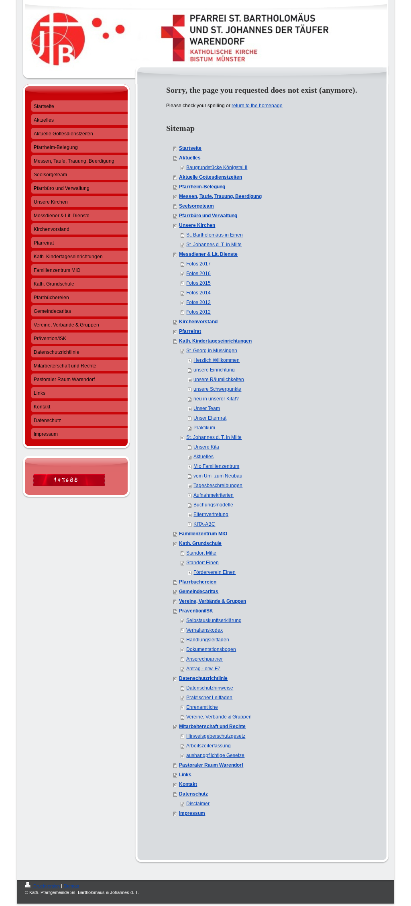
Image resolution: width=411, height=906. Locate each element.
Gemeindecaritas (198, 591)
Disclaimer (198, 803)
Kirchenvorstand (198, 321)
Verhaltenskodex (204, 630)
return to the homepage (257, 105)
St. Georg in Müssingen (211, 350)
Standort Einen (202, 562)
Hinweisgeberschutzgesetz (215, 736)
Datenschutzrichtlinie (203, 678)
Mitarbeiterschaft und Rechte (212, 726)
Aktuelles (190, 158)
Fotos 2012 (198, 312)
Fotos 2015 (198, 283)
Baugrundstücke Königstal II (216, 167)
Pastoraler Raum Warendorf (211, 765)
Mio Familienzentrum (216, 466)
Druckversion (46, 886)
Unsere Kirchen (197, 225)
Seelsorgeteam (196, 206)
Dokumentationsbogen (211, 649)
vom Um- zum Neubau (217, 476)
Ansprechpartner (204, 659)
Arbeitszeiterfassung (208, 746)
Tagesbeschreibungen (217, 485)
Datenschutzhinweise (209, 688)
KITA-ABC (204, 524)
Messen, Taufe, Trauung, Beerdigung (220, 196)
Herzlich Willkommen (216, 360)
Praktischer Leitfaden (209, 697)
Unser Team (206, 408)
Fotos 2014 (198, 293)
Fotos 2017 (198, 264)
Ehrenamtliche (202, 707)
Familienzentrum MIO (203, 534)
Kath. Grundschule (200, 543)
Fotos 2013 (198, 302)
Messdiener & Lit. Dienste (208, 254)
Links (185, 774)
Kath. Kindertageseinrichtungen (215, 341)
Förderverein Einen (214, 572)
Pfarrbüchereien (197, 582)
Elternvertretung (210, 514)
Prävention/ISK (196, 611)
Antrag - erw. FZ (203, 668)
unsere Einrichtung (214, 370)
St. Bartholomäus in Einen (214, 235)
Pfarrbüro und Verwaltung (208, 215)
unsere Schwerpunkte (217, 389)
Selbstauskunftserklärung (214, 620)
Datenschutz (193, 794)
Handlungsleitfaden (207, 640)
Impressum (192, 813)
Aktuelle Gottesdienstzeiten (210, 177)
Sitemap (71, 886)
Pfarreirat (190, 331)
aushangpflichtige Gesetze (215, 755)
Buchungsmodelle (213, 505)
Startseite (190, 148)
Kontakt (188, 784)
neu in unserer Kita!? (216, 399)
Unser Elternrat (209, 418)
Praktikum (204, 428)
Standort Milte (201, 553)
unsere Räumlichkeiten (218, 379)
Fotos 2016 (198, 273)
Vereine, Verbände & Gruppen (212, 601)
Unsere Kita (206, 447)
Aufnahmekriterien (213, 495)
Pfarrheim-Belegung (202, 187)
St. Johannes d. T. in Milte (214, 244)
